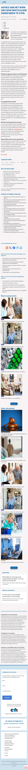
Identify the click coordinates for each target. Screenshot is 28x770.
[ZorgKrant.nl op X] (10, 247)
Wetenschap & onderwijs (6, 535)
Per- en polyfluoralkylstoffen (7, 164)
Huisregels (13, 764)
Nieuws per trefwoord (9, 743)
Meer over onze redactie (10, 736)
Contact (6, 750)
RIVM (5, 154)
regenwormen (17, 129)
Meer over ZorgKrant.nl (9, 735)
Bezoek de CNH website (10, 713)
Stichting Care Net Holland (13, 761)
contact (12, 662)
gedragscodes (16, 660)
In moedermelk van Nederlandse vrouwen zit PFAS (14, 232)
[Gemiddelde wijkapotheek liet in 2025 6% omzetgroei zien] (11, 358)
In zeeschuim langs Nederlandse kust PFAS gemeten (15, 224)
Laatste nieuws (8, 740)
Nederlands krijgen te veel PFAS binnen (12, 223)
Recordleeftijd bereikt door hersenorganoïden (11, 537)
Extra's (6, 753)
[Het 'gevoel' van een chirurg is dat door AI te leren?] (11, 548)
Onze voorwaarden (9, 749)
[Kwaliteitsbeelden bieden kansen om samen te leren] (11, 308)
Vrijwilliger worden (9, 738)
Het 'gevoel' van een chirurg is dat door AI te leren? (12, 562)
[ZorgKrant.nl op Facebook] (14, 247)
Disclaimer (3, 764)
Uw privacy (14, 765)
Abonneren (7, 697)
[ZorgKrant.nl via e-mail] (20, 247)
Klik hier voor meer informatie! (14, 727)
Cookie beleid (23, 764)
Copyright (9, 764)
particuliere (23, 162)
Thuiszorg (3, 458)
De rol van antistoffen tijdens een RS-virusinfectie (14, 208)
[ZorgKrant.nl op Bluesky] (17, 247)
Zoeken (6, 755)
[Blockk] (4, 2)
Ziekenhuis (3, 560)
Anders (25, 19)
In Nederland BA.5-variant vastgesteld (12, 219)
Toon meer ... (14, 403)
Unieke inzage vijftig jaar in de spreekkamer (10, 398)
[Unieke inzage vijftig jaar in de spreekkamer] (11, 384)
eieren (7, 162)
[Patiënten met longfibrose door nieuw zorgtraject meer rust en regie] (11, 446)
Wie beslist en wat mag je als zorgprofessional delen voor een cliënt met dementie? (13, 578)
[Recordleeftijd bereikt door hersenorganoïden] (11, 523)
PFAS (18, 162)
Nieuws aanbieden (9, 745)
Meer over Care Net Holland (10, 733)
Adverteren (7, 747)
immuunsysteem (12, 162)
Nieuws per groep (8, 742)
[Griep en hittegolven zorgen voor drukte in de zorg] (11, 333)
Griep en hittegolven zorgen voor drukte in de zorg (12, 346)
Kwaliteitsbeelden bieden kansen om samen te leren (12, 321)
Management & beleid (5, 431)
